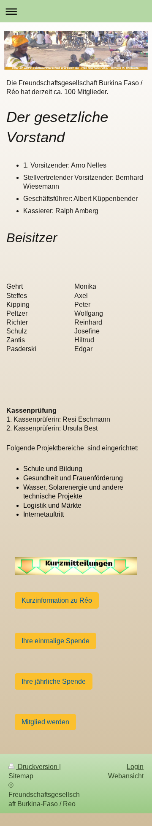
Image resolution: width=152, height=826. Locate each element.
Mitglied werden (45, 722)
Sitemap (20, 776)
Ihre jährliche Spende (54, 681)
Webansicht (126, 776)
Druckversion (37, 766)
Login (135, 766)
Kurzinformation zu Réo (57, 600)
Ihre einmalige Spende (56, 641)
